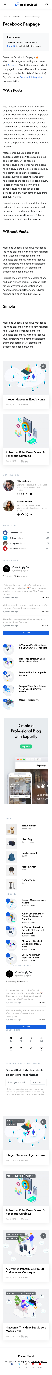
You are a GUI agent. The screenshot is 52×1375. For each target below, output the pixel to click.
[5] (8, 703)
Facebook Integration (31, 77)
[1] (8, 649)
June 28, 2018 (28, 906)
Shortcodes (16, 17)
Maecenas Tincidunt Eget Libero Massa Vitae (32, 660)
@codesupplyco (20, 570)
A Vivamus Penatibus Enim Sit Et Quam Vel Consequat (33, 646)
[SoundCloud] (21, 1049)
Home (5, 17)
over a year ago (11, 597)
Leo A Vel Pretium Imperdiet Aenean (33, 674)
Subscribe (38, 1082)
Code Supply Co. (20, 567)
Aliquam (11, 1125)
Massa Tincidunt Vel (29, 699)
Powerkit (11, 46)
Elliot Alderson (24, 480)
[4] (8, 690)
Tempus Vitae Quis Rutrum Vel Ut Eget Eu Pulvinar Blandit (32, 689)
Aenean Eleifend (15, 1121)
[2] (8, 662)
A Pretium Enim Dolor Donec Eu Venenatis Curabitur (25, 454)
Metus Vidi (12, 1238)
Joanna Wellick (24, 501)
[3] (8, 676)
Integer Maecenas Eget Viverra (25, 399)
